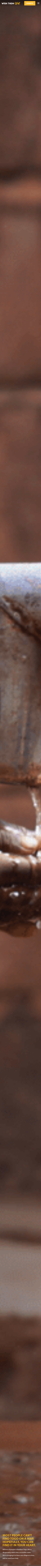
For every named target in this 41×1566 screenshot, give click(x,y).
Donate (29, 3)
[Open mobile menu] (38, 3)
